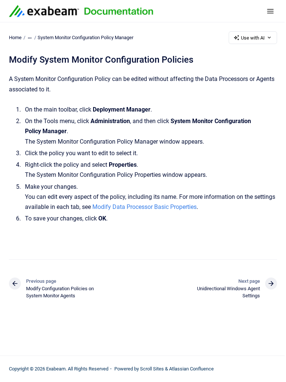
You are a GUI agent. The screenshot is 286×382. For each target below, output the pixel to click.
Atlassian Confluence (191, 369)
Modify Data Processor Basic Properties (144, 206)
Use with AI (253, 38)
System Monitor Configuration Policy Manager (85, 37)
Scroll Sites (152, 369)
